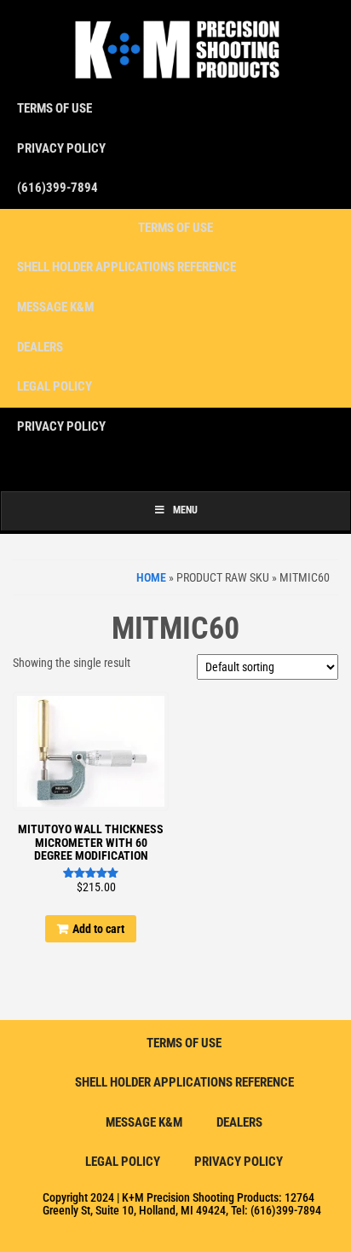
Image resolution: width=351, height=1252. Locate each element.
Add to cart (98, 929)
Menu (185, 510)
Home (151, 577)
